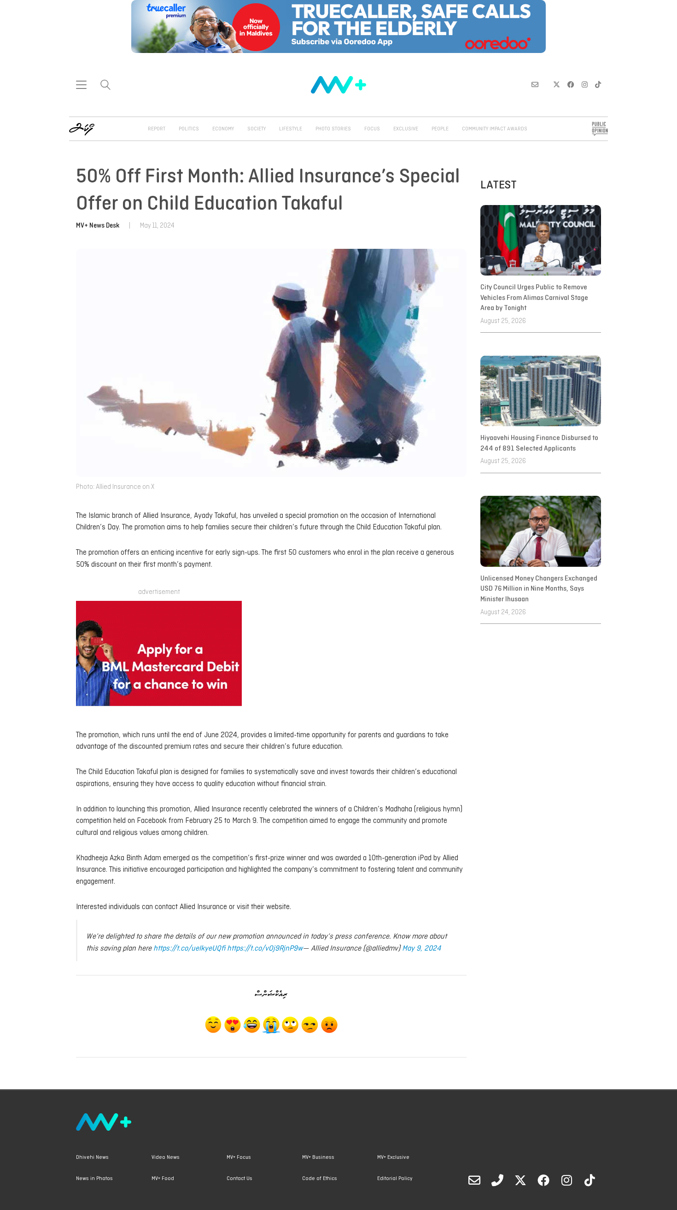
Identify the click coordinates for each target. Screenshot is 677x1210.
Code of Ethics (319, 1178)
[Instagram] (566, 1180)
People (440, 129)
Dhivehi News (92, 1157)
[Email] (474, 1180)
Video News (166, 1157)
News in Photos (94, 1178)
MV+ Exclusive (393, 1157)
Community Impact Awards (494, 129)
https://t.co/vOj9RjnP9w (265, 948)
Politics (189, 129)
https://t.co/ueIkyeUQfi (189, 948)
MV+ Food (163, 1178)
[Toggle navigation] (81, 84)
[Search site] (105, 86)
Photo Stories (333, 129)
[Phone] (497, 1180)
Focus (372, 129)
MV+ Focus (239, 1157)
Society (256, 129)
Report (156, 129)
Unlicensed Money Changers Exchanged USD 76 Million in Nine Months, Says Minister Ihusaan (538, 589)
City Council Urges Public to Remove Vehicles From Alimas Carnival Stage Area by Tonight (534, 298)
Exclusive (405, 129)
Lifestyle (290, 129)
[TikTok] (589, 1180)
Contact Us (239, 1178)
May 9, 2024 (421, 948)
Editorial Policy (394, 1178)
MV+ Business (318, 1157)
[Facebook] (543, 1180)
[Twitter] (520, 1180)
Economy (223, 129)
